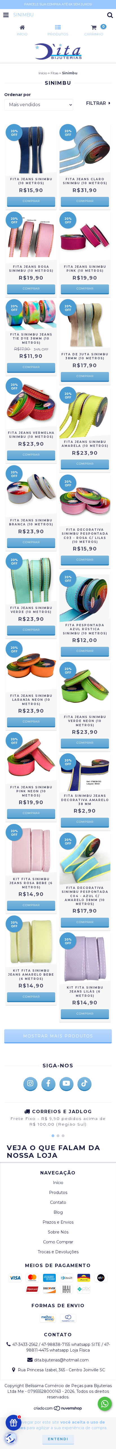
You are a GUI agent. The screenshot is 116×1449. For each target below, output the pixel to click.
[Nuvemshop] (58, 1409)
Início (43, 73)
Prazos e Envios (58, 1222)
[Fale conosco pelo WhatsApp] (105, 1404)
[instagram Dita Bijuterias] (30, 1084)
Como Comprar (58, 1242)
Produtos (58, 1192)
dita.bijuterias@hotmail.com (61, 1360)
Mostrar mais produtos (58, 1036)
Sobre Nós (58, 1232)
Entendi (58, 1439)
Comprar (31, 201)
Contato (58, 1202)
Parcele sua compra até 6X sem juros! (58, 4)
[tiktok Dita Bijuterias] (84, 1084)
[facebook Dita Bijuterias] (48, 1084)
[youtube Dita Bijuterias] (66, 1084)
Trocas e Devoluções (58, 1251)
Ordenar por (17, 94)
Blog (58, 1212)
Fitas (54, 73)
